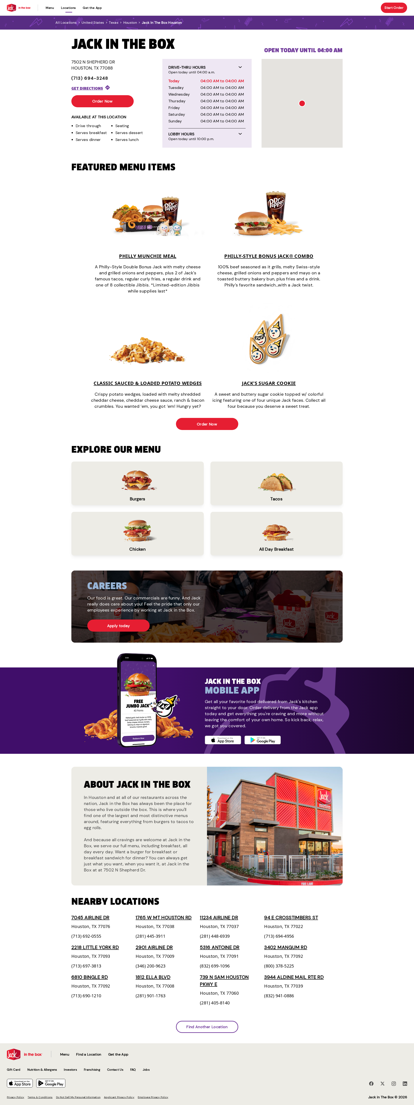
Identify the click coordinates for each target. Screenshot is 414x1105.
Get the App (92, 8)
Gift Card (13, 1070)
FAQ (133, 1070)
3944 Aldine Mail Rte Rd (294, 977)
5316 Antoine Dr (220, 947)
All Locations (66, 22)
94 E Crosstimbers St (291, 917)
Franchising (92, 1070)
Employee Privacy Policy (153, 1097)
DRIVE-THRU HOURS (187, 67)
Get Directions (87, 88)
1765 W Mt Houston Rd (164, 917)
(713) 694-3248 (89, 78)
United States (93, 22)
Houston (130, 22)
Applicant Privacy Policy (119, 1097)
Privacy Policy (15, 1097)
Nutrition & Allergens (42, 1070)
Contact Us (115, 1070)
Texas (113, 22)
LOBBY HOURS (181, 134)
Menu (50, 8)
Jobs (146, 1070)
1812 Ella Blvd (153, 977)
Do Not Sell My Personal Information (78, 1097)
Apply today (118, 625)
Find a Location (88, 1054)
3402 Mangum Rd (285, 947)
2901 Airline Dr (154, 947)
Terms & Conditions (40, 1097)
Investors (70, 1070)
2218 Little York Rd (95, 947)
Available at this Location (98, 117)
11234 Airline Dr (219, 917)
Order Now (102, 101)
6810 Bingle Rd (89, 977)
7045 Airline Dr (90, 917)
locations (68, 8)
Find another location (207, 1026)
